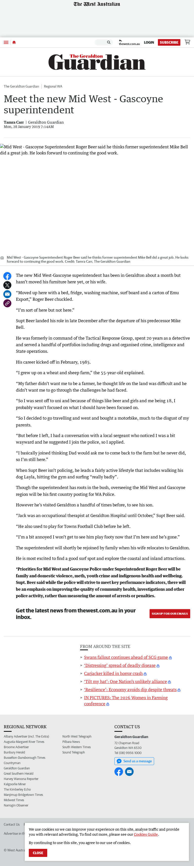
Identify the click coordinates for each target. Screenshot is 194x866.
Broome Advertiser (16, 747)
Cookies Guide (146, 834)
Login (149, 42)
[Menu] (6, 42)
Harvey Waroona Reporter (21, 779)
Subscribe (169, 42)
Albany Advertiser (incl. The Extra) (26, 736)
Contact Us (12, 824)
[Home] (14, 42)
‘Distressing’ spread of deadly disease (120, 665)
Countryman (12, 763)
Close (38, 853)
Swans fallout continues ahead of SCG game (126, 657)
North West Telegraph (76, 736)
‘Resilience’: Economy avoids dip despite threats (130, 689)
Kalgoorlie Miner (15, 784)
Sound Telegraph (73, 752)
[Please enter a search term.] (109, 42)
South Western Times (76, 747)
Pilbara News (71, 742)
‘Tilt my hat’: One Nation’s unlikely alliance (125, 681)
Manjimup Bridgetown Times (23, 795)
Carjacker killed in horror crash (113, 673)
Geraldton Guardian (17, 768)
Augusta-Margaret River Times (24, 742)
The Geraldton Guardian (21, 86)
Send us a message (138, 761)
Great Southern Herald (18, 773)
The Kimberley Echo (17, 789)
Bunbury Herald (14, 752)
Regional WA (53, 86)
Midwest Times (14, 800)
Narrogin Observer (16, 805)
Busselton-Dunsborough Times (24, 758)
